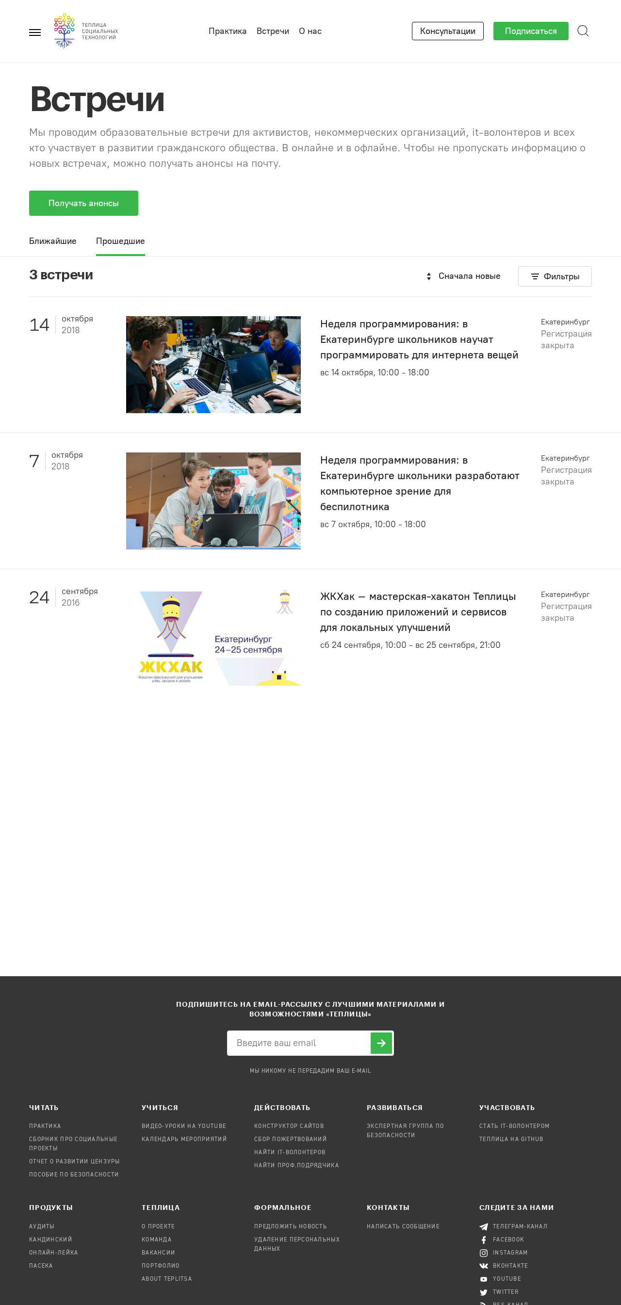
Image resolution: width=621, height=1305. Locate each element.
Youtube (507, 1279)
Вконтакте (510, 1266)
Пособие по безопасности (74, 1175)
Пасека (41, 1266)
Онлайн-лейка (53, 1253)
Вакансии (158, 1253)
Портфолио (161, 1266)
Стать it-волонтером (514, 1126)
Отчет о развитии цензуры (74, 1162)
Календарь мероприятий (184, 1140)
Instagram (510, 1253)
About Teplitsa (167, 1279)
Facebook (508, 1240)
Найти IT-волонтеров (290, 1153)
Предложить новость (290, 1227)
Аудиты (42, 1227)
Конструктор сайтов (289, 1126)
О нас (310, 31)
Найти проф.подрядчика (296, 1166)
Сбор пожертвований (290, 1140)
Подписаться (531, 31)
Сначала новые (470, 276)
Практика (228, 31)
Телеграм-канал (520, 1227)
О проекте (158, 1227)
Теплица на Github (511, 1140)
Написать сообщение (403, 1227)
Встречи (273, 31)
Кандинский (50, 1240)
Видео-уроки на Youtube (184, 1126)
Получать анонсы (84, 203)
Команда (157, 1240)
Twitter (506, 1292)
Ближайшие (53, 241)
